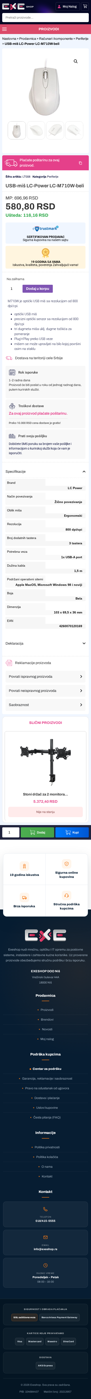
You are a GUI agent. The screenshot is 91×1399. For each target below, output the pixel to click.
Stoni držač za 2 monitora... (45, 794)
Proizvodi (47, 1010)
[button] (76, 61)
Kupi (75, 832)
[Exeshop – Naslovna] (45, 935)
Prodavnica (27, 38)
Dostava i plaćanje (47, 1098)
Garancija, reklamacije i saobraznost (47, 1078)
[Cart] (85, 6)
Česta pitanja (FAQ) (47, 1117)
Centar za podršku (47, 1069)
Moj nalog (47, 1039)
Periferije (82, 38)
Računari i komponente (56, 38)
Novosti (47, 1029)
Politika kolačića (47, 1157)
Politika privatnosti (47, 1147)
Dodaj (41, 832)
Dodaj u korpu (37, 288)
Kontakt (47, 1176)
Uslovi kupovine (47, 1107)
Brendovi (47, 1019)
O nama (47, 1166)
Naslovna (9, 38)
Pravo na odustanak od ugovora (47, 1088)
